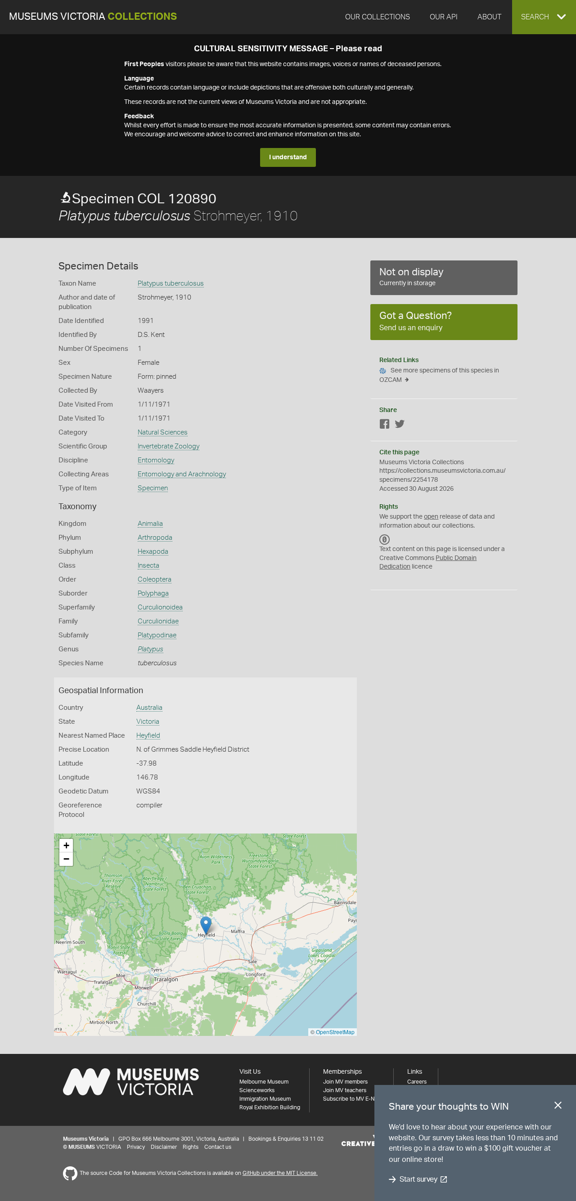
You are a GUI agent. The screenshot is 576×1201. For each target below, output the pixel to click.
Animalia (150, 523)
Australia (149, 707)
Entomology (156, 460)
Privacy (136, 1147)
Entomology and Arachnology (182, 474)
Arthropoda (155, 537)
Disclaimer (164, 1147)
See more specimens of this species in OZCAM (439, 375)
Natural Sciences (163, 432)
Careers (417, 1081)
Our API (444, 17)
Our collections (377, 17)
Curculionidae (158, 621)
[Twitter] (399, 426)
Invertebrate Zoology (168, 446)
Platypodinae (157, 635)
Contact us (217, 1147)
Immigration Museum (265, 1099)
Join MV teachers (344, 1090)
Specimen (153, 488)
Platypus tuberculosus (171, 283)
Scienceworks (256, 1090)
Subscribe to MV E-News (353, 1099)
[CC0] (384, 539)
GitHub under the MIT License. (280, 1173)
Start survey (418, 1179)
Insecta (148, 565)
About (489, 17)
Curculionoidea (160, 607)
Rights (190, 1147)
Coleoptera (154, 579)
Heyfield (148, 735)
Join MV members (345, 1081)
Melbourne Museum (263, 1081)
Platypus (150, 649)
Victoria (147, 721)
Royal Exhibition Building (269, 1107)
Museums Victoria (93, 17)
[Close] (558, 1107)
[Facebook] (384, 426)
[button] (544, 17)
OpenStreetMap (335, 1031)
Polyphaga (153, 593)
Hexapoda (153, 551)
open (431, 517)
